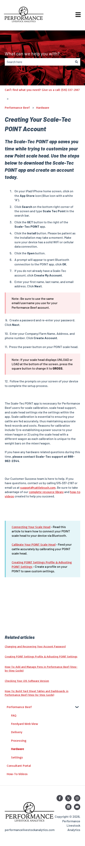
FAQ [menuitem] (13, 715)
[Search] (76, 62)
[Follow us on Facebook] (60, 798)
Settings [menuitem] (17, 757)
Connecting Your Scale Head (31, 527)
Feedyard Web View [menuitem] (24, 724)
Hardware (42, 107)
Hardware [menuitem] (17, 749)
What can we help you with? (32, 53)
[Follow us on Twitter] (68, 798)
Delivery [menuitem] (16, 732)
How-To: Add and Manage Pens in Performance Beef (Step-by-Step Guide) (41, 668)
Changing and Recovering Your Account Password (35, 646)
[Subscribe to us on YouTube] (77, 807)
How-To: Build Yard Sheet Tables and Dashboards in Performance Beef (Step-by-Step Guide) (36, 693)
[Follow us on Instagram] (77, 798)
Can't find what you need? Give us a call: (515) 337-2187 (42, 90)
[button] (77, 707)
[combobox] (39, 62)
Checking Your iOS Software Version (27, 680)
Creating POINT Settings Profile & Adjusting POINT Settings (41, 656)
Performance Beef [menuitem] (19, 707)
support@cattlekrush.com (38, 487)
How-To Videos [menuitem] (17, 774)
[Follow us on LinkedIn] (68, 807)
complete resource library (46, 492)
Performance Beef (17, 107)
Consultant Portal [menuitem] (19, 766)
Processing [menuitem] (18, 740)
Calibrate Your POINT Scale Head (34, 544)
